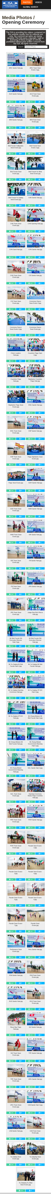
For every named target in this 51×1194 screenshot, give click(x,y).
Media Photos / (18, 17)
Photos (27, 2)
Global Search (30, 7)
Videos (38, 2)
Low (11, 75)
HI (21, 75)
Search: (21, 47)
